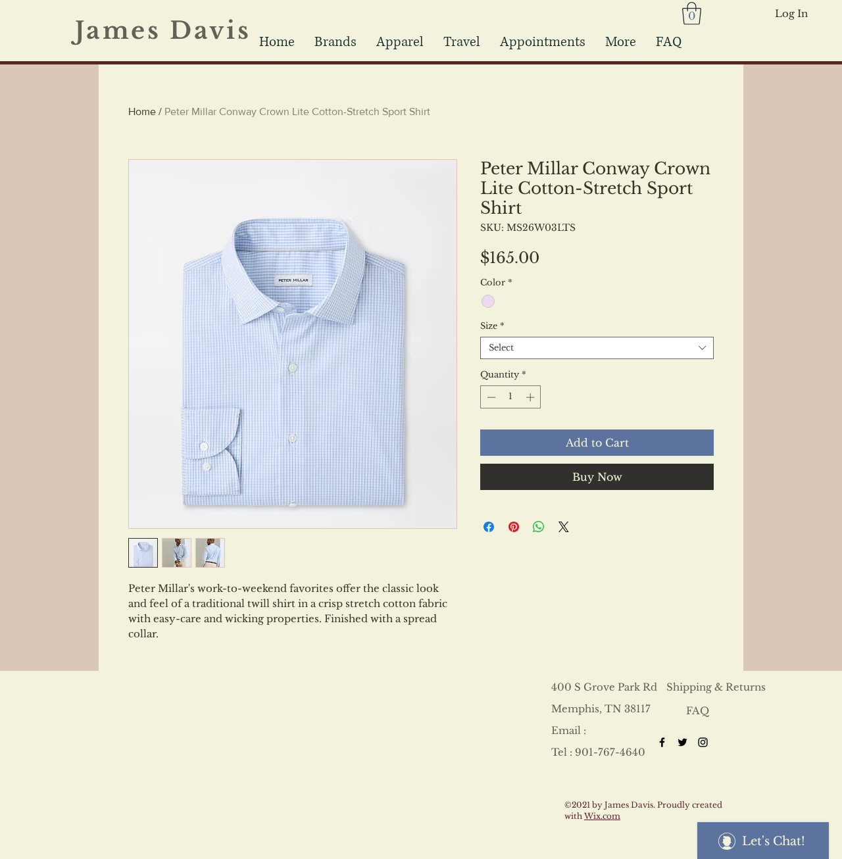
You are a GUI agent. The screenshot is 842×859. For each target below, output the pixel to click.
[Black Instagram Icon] (703, 742)
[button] (461, 42)
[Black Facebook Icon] (662, 742)
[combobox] (597, 348)
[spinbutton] (511, 397)
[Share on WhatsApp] (539, 527)
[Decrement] (490, 397)
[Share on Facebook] (489, 527)
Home (142, 111)
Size (492, 326)
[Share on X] (564, 527)
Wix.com (602, 816)
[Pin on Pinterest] (514, 527)
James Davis (172, 30)
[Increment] (531, 397)
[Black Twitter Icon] (682, 742)
